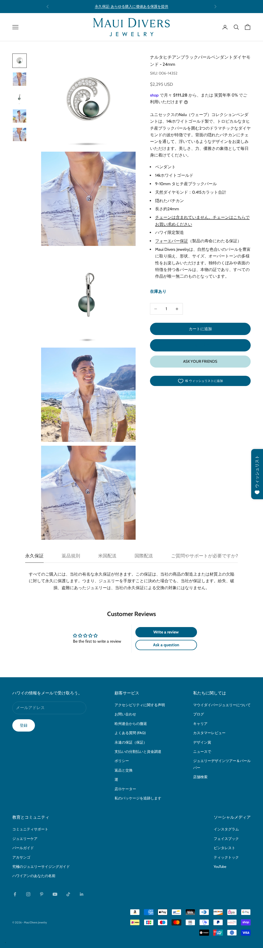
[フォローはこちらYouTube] (55, 894)
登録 (23, 725)
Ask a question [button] (166, 644)
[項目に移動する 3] (19, 97)
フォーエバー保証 (171, 240)
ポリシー (122, 760)
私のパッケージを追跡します (138, 798)
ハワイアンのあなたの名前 (33, 875)
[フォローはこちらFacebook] (14, 894)
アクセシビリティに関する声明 (140, 705)
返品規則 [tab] (71, 556)
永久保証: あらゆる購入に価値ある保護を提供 (131, 6)
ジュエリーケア (24, 838)
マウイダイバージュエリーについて (222, 705)
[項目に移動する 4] (19, 116)
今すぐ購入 (200, 345)
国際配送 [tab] (144, 556)
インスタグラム (226, 829)
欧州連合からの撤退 (131, 723)
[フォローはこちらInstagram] (28, 894)
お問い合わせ (125, 714)
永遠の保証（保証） (131, 742)
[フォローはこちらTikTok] (68, 894)
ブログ (198, 714)
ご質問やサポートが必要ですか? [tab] (204, 556)
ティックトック (226, 857)
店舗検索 (200, 777)
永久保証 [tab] (34, 556)
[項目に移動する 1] (19, 61)
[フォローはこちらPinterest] (41, 894)
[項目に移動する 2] (19, 79)
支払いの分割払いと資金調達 (138, 751)
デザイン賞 (202, 742)
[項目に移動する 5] (19, 134)
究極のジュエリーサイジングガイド (41, 866)
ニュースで (202, 751)
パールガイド (23, 848)
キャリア (200, 723)
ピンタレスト (224, 848)
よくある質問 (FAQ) (130, 733)
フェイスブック (226, 838)
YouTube (220, 866)
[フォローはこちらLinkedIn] (81, 894)
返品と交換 (124, 770)
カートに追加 (200, 329)
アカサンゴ (21, 857)
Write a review (166, 632)
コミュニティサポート (30, 829)
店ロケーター (125, 789)
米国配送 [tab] (107, 556)
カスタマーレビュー (209, 733)
